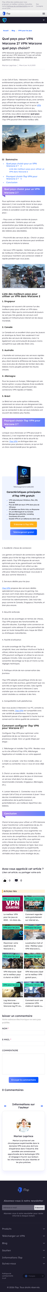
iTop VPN (6, 14)
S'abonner (39, 1208)
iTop (5, 20)
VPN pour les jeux (25, 31)
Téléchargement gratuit (23, 532)
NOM (5, 1028)
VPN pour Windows (33, 985)
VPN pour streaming (34, 899)
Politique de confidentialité (7, 1275)
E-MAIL (6, 1039)
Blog (13, 31)
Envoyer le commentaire (23, 1080)
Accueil (5, 31)
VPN (39, 105)
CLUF (4, 1278)
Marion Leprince (9, 65)
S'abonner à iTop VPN (23, 524)
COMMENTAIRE (10, 1050)
